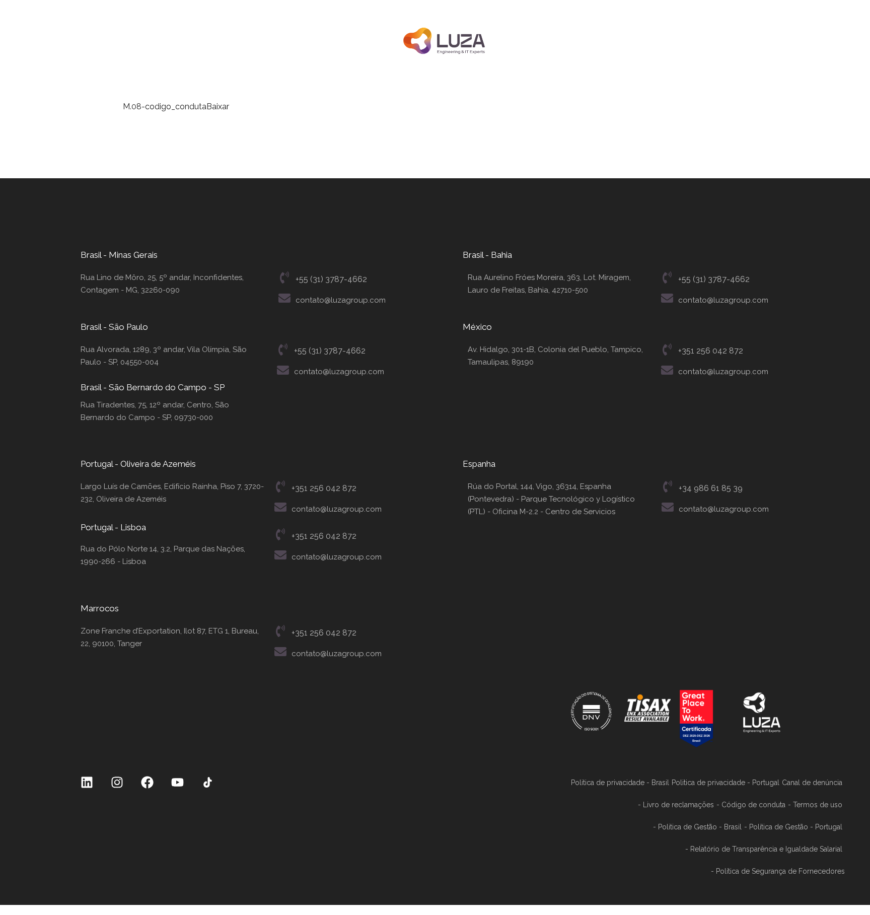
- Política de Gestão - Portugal (793, 827)
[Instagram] (117, 782)
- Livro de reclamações (676, 805)
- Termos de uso (815, 805)
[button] (110, 41)
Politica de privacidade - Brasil (620, 783)
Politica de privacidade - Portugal (725, 783)
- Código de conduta (750, 805)
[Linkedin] (87, 782)
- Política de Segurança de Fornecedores (778, 871)
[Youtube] (177, 782)
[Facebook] (147, 782)
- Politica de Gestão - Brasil (697, 827)
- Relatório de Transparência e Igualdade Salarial (763, 849)
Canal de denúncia (812, 783)
